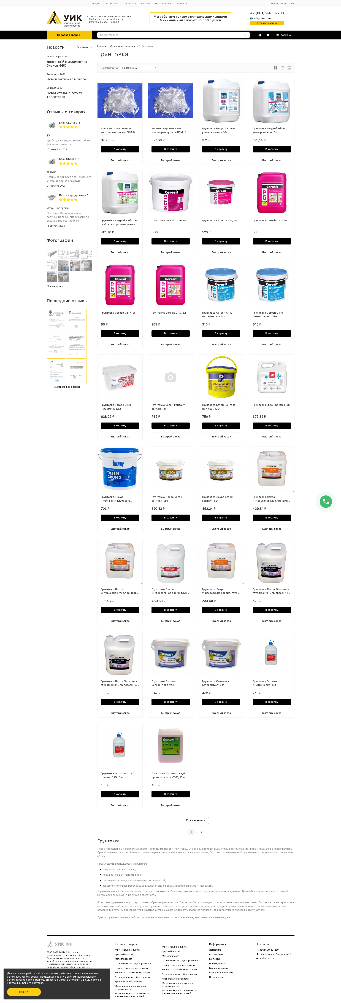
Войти (274, 3)
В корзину (119, 149)
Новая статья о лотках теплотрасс (64, 95)
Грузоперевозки (218, 968)
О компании (111, 3)
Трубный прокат (124, 954)
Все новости (84, 47)
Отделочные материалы (124, 46)
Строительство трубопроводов (133, 963)
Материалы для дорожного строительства (130, 987)
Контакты (182, 3)
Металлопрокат (123, 959)
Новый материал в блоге (66, 79)
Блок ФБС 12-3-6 (69, 122)
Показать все (195, 820)
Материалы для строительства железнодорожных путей (132, 995)
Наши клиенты (163, 3)
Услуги (96, 3)
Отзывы (145, 3)
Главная (101, 46)
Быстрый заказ (119, 160)
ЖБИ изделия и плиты (127, 949)
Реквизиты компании (221, 972)
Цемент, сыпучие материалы (131, 968)
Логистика (130, 3)
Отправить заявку (267, 23)
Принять (24, 992)
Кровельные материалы (128, 981)
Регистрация (287, 3)
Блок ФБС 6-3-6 (69, 159)
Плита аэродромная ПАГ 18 (77, 195)
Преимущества (217, 963)
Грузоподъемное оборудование (133, 977)
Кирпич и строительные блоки (132, 972)
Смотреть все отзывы (67, 386)
